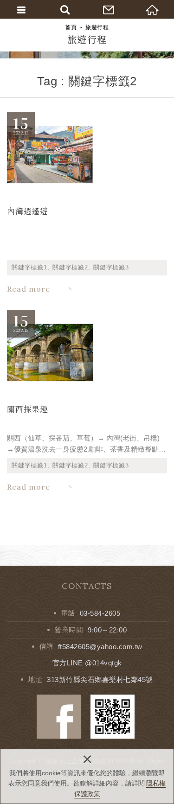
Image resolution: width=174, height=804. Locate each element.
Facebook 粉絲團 (59, 717)
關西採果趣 (87, 402)
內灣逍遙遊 (87, 204)
